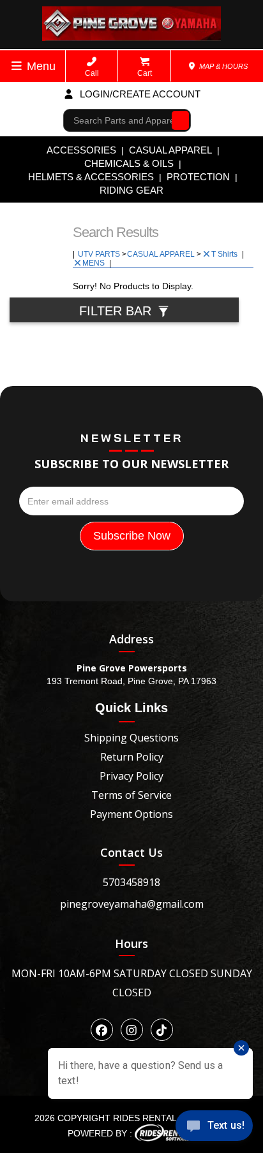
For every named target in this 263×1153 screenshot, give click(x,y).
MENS (94, 263)
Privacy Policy (131, 776)
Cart (144, 73)
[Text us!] (214, 1128)
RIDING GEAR (131, 190)
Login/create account (138, 94)
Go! (177, 120)
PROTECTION (198, 176)
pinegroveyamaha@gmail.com (132, 904)
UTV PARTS (100, 254)
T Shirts (225, 254)
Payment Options (131, 814)
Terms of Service (131, 795)
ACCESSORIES (81, 150)
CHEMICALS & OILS (129, 163)
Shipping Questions (131, 737)
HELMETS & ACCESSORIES (91, 176)
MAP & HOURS (222, 66)
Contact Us (131, 852)
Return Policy (131, 757)
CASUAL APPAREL (170, 150)
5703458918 (131, 882)
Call (92, 73)
